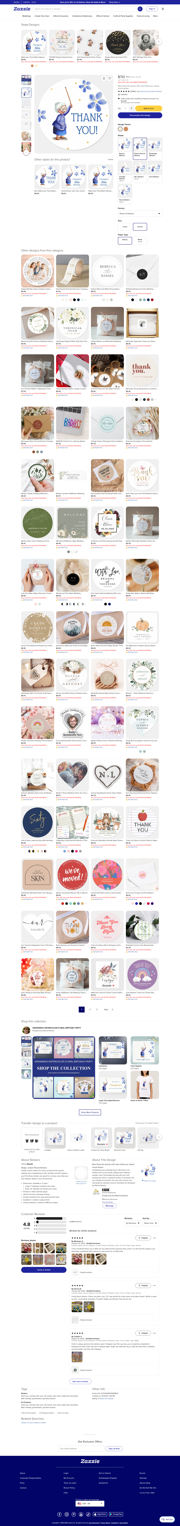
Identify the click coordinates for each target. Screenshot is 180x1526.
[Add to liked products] (109, 78)
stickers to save (27, 1423)
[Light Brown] (126, 129)
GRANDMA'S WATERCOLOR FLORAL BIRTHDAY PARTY (56, 1028)
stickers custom (40, 1423)
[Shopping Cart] (162, 8)
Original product (86, 1272)
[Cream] (120, 129)
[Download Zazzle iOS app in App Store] (100, 1514)
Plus (34, 2)
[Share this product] (104, 78)
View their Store (107, 1202)
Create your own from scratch (81, 1183)
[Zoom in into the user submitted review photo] (26, 1248)
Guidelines (115, 1523)
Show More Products (90, 1112)
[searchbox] (87, 9)
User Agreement (94, 1523)
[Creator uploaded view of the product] (63, 1067)
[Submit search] (140, 8)
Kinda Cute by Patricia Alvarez (150, 91)
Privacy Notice (105, 1523)
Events (27, 2)
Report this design (149, 1181)
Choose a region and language (87, 1500)
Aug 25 (123, 101)
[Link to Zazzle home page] (23, 8)
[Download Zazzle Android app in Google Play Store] (116, 1514)
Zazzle (16, 2)
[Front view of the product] (73, 114)
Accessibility (124, 1523)
